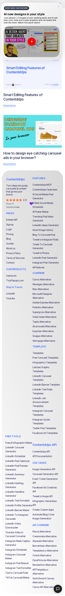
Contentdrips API (44, 444)
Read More (9, 105)
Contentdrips (15, 179)
